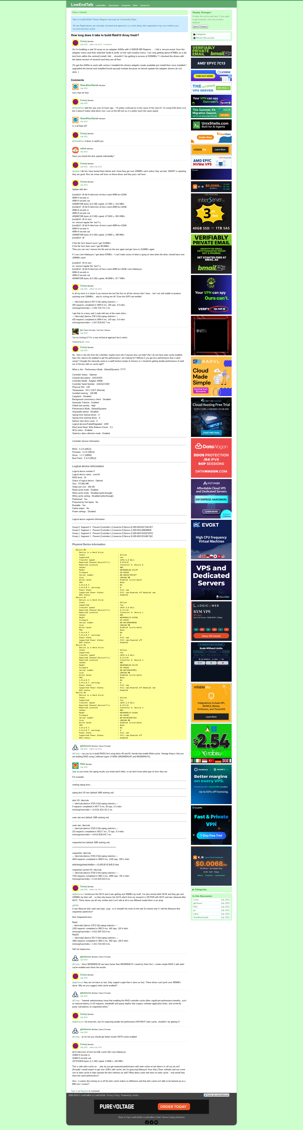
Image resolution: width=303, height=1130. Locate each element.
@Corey (76, 753)
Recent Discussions (205, 38)
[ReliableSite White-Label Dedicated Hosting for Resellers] (211, 149)
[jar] (75, 331)
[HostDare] (211, 137)
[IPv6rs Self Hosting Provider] (211, 124)
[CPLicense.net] (211, 75)
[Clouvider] (211, 580)
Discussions (114, 5)
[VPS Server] (211, 87)
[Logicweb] (211, 621)
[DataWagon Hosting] (211, 458)
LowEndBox (101, 5)
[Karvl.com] (211, 376)
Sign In (196, 27)
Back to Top (124, 1117)
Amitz (87, 342)
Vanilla (135, 1095)
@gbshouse (77, 894)
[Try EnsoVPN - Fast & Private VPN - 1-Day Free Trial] (211, 825)
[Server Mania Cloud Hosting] (211, 417)
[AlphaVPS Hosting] (211, 499)
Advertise (180, 1117)
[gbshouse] (75, 747)
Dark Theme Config (165, 1117)
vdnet (83, 148)
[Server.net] (211, 63)
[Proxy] (211, 662)
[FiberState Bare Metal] (211, 335)
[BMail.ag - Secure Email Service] (211, 50)
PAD (82, 764)
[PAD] (75, 766)
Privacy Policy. (113, 1095)
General (108, 44)
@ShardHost (78, 108)
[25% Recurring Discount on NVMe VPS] (211, 161)
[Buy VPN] (211, 100)
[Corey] (75, 43)
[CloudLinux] (211, 784)
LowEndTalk (82, 4)
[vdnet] (75, 150)
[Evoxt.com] (211, 539)
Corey (83, 41)
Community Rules (128, 19)
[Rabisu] (211, 743)
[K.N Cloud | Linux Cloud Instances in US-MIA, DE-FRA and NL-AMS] (211, 186)
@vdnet (75, 171)
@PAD (75, 905)
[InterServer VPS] (211, 213)
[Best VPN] (211, 295)
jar (81, 330)
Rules (135, 5)
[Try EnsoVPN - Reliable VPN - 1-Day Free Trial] (211, 174)
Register (204, 27)
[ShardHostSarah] (75, 87)
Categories (125, 5)
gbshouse (85, 745)
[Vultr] (211, 112)
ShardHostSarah (89, 85)
